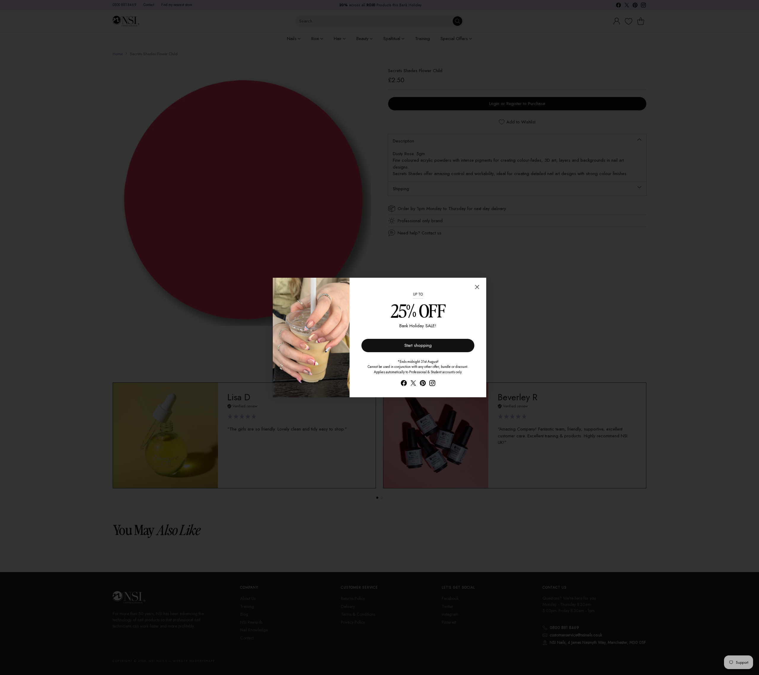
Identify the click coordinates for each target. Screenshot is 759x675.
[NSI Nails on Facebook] (403, 384)
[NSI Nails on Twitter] (413, 384)
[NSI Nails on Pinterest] (422, 384)
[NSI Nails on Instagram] (432, 384)
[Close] (477, 287)
